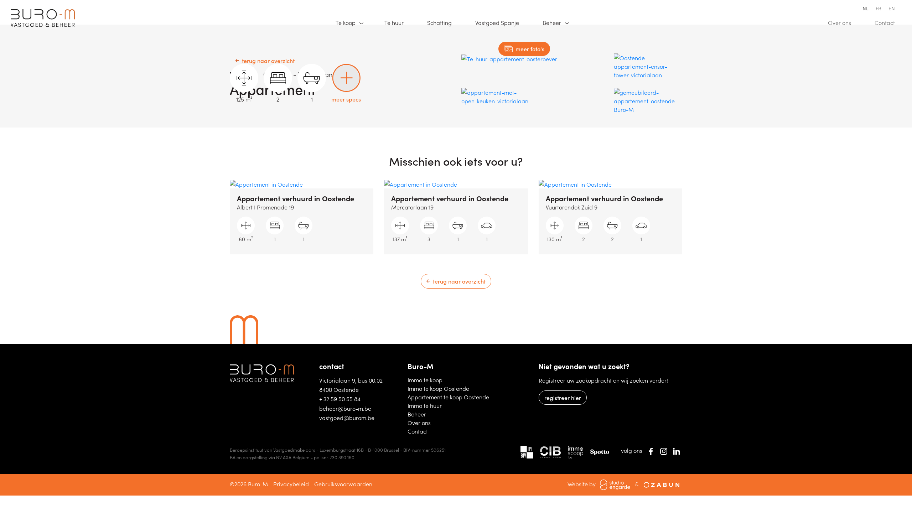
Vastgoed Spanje (500, 22)
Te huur (397, 22)
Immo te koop (444, 379)
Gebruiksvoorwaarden (343, 484)
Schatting (442, 22)
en (891, 8)
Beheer (428, 414)
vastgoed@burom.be (346, 417)
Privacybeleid (291, 484)
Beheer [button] (553, 22)
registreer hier (562, 397)
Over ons (842, 22)
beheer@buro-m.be (345, 408)
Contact (888, 22)
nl (865, 8)
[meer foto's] (509, 58)
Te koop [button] (346, 22)
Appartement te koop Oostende (448, 397)
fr (878, 8)
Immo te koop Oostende (448, 388)
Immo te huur (443, 405)
